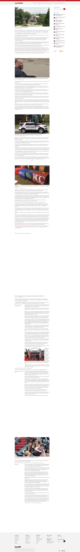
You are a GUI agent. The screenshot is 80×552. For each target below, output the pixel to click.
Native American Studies (44, 108)
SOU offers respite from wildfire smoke (60, 26)
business (41, 362)
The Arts (23, 79)
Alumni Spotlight (17, 539)
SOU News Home (17, 536)
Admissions (27, 539)
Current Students (27, 537)
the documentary (29, 86)
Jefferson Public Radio (38, 539)
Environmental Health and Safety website (35, 43)
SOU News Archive (60, 536)
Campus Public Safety (31, 147)
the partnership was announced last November (23, 224)
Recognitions (16, 543)
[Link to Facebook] (60, 550)
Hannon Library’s (44, 361)
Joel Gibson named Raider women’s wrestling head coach (26, 457)
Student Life (20, 79)
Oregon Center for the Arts (39, 538)
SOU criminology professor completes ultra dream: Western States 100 (29, 296)
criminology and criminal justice (31, 315)
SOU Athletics (37, 537)
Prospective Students (28, 536)
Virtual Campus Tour (28, 543)
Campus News (20, 28)
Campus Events (38, 536)
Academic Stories (17, 538)
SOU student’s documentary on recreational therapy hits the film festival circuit (31, 78)
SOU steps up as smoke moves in (21, 27)
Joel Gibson (16, 460)
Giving (37, 543)
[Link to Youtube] (62, 550)
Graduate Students (28, 538)
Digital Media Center (32, 87)
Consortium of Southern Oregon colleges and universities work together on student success (32, 186)
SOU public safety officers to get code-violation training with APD (28, 134)
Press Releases (48, 536)
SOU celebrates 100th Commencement (60, 40)
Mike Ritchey (37, 464)
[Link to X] (64, 550)
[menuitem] (51, 0)
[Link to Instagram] (59, 550)
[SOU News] (19, 3)
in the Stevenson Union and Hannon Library (40, 50)
